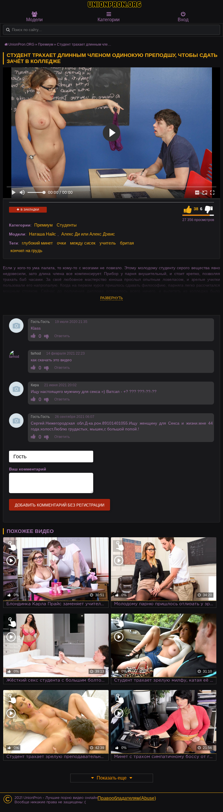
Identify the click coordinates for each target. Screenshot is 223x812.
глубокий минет (37, 242)
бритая (127, 242)
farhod (36, 353)
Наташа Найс (42, 233)
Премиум (43, 224)
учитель (108, 242)
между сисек (83, 242)
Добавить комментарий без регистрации (59, 505)
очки (61, 242)
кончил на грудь (26, 250)
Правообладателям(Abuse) (127, 798)
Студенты (67, 224)
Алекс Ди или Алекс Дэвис (88, 233)
